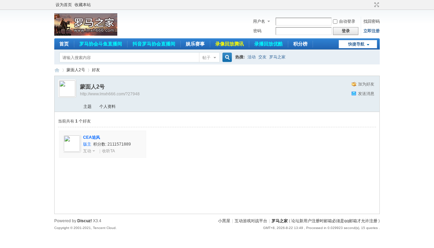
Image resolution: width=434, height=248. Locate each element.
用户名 (259, 21)
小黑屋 (224, 220)
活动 (252, 57)
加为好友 (366, 84)
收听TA (108, 151)
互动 (87, 151)
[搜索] (226, 57)
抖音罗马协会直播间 (154, 43)
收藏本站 (83, 4)
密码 (257, 30)
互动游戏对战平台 (251, 220)
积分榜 (300, 43)
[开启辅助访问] (370, 5)
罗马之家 (277, 57)
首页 (64, 43)
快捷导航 (356, 44)
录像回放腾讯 (229, 43)
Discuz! (84, 220)
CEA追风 (91, 137)
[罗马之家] (85, 34)
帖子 (206, 57)
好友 (96, 70)
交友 (262, 57)
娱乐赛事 (195, 43)
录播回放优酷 (268, 43)
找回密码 (371, 21)
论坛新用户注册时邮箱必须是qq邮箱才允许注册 (334, 220)
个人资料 (107, 106)
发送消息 (366, 93)
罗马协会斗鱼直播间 (100, 43)
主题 (87, 106)
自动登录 (347, 21)
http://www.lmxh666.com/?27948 (110, 94)
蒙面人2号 (75, 70)
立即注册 (371, 30)
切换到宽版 (376, 5)
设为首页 (64, 4)
